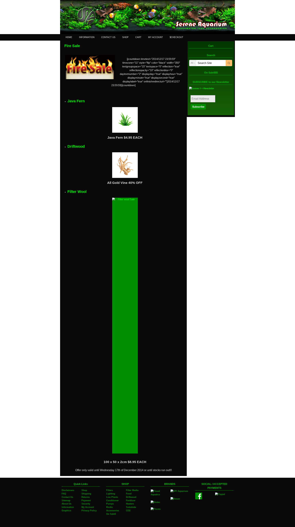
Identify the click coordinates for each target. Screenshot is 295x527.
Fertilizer (130, 500)
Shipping (86, 493)
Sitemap (66, 500)
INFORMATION (86, 37)
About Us (66, 503)
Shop (84, 490)
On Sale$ (111, 514)
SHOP (125, 37)
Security (85, 503)
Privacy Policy (89, 510)
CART (138, 37)
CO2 (128, 510)
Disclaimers (68, 490)
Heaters (130, 503)
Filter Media (132, 490)
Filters (109, 490)
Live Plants (112, 497)
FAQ (64, 493)
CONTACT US (108, 37)
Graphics (66, 510)
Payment (86, 500)
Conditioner (112, 500)
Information (68, 507)
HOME (69, 37)
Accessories (112, 510)
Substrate (131, 507)
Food (128, 493)
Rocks (109, 507)
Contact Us (67, 497)
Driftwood (131, 497)
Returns (85, 497)
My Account (87, 507)
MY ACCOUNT (155, 37)
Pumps (110, 503)
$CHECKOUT (176, 37)
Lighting (110, 493)
